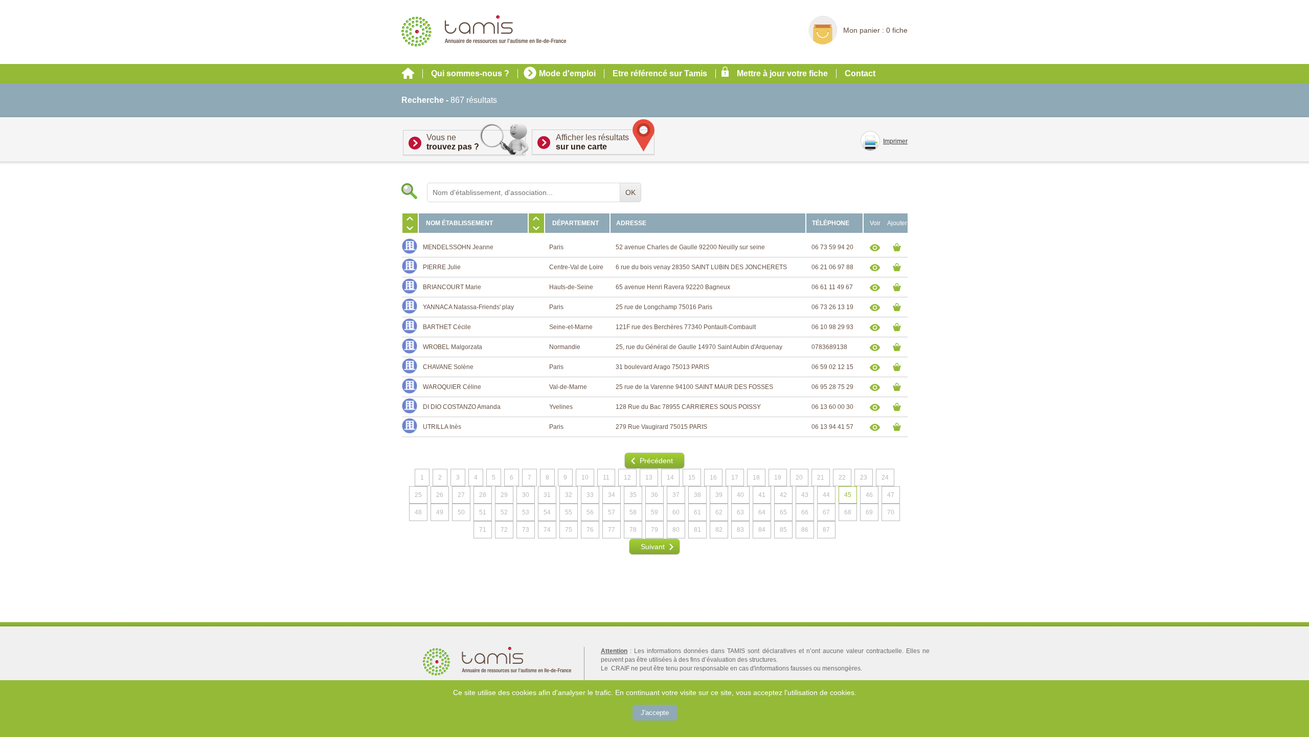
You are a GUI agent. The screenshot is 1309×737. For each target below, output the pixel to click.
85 (783, 529)
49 (439, 512)
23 (863, 477)
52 (504, 512)
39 (719, 494)
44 (826, 494)
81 (697, 529)
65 (783, 512)
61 (697, 512)
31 (547, 494)
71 (482, 529)
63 (740, 512)
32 (568, 494)
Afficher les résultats (592, 142)
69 (869, 512)
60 (676, 512)
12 (627, 477)
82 (719, 529)
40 (740, 494)
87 (826, 529)
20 (799, 477)
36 (654, 494)
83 (740, 529)
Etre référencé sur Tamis (660, 73)
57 (611, 512)
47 (890, 494)
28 (482, 494)
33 (590, 494)
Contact (860, 73)
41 (761, 494)
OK (630, 192)
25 (418, 494)
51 (482, 512)
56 (590, 512)
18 (756, 477)
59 (654, 512)
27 (461, 494)
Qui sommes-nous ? (470, 73)
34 (611, 494)
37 (676, 494)
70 (890, 512)
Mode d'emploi (567, 73)
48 (418, 512)
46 (869, 494)
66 (804, 512)
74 (547, 529)
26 (439, 494)
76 (590, 529)
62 (719, 512)
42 (783, 494)
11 (606, 477)
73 (525, 529)
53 (525, 512)
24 (885, 477)
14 (670, 477)
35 (633, 494)
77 (611, 529)
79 (654, 529)
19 (777, 477)
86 (804, 529)
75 (568, 529)
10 (585, 477)
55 (568, 512)
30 (525, 494)
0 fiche (897, 30)
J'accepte (655, 713)
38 (697, 494)
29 (504, 494)
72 (504, 529)
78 (633, 529)
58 (633, 512)
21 (820, 477)
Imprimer (895, 141)
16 (713, 477)
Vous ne (452, 142)
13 (648, 477)
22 (842, 477)
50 (461, 512)
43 (804, 494)
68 (847, 512)
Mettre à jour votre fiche (782, 73)
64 (761, 512)
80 (676, 529)
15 (691, 477)
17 (734, 477)
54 (547, 512)
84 (761, 529)
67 (826, 512)
